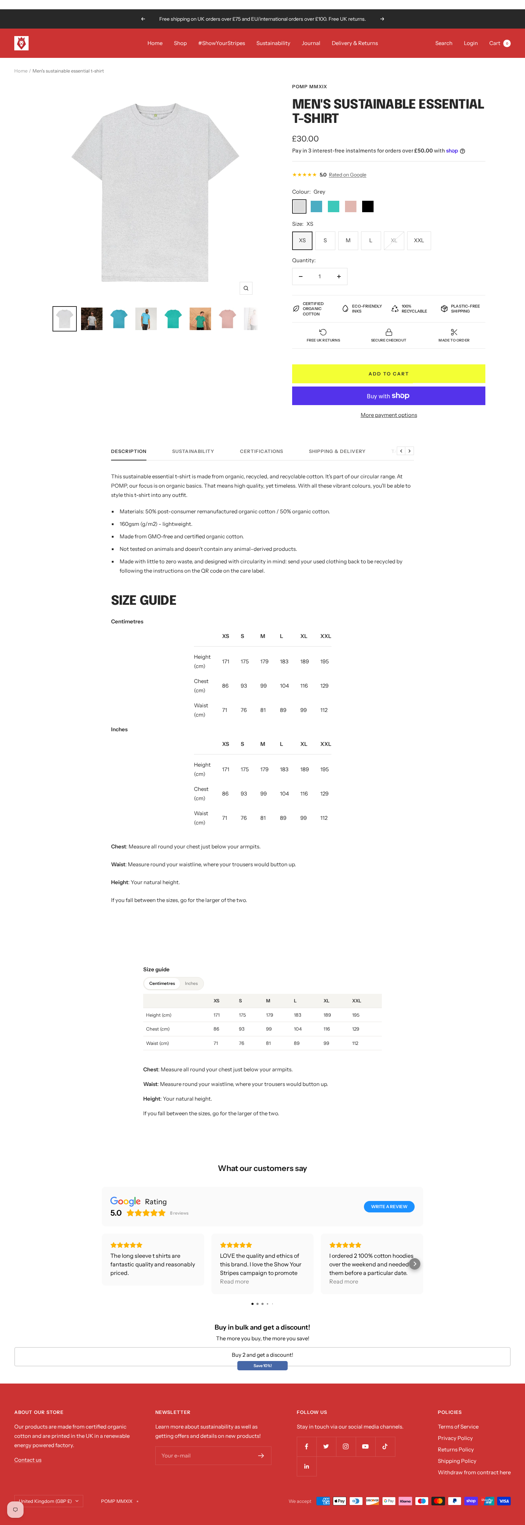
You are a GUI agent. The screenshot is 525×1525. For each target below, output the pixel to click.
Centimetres (162, 983)
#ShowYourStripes (221, 43)
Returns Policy (456, 1449)
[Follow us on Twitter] (326, 1446)
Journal (311, 43)
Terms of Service (458, 1426)
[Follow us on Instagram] (346, 1446)
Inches (191, 983)
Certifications (261, 451)
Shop (180, 43)
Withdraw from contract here (474, 1472)
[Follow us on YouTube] (365, 1446)
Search (443, 43)
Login (471, 43)
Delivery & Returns (355, 43)
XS (302, 240)
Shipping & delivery (337, 451)
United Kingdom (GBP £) (45, 1501)
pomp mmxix (309, 86)
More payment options (389, 415)
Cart (498, 43)
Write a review (389, 1206)
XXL (419, 240)
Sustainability (273, 43)
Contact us (27, 1459)
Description (128, 451)
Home (155, 43)
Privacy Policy (455, 1438)
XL (394, 240)
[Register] (261, 1455)
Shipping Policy (457, 1460)
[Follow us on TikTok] (385, 1446)
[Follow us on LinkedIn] (306, 1466)
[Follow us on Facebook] (306, 1446)
